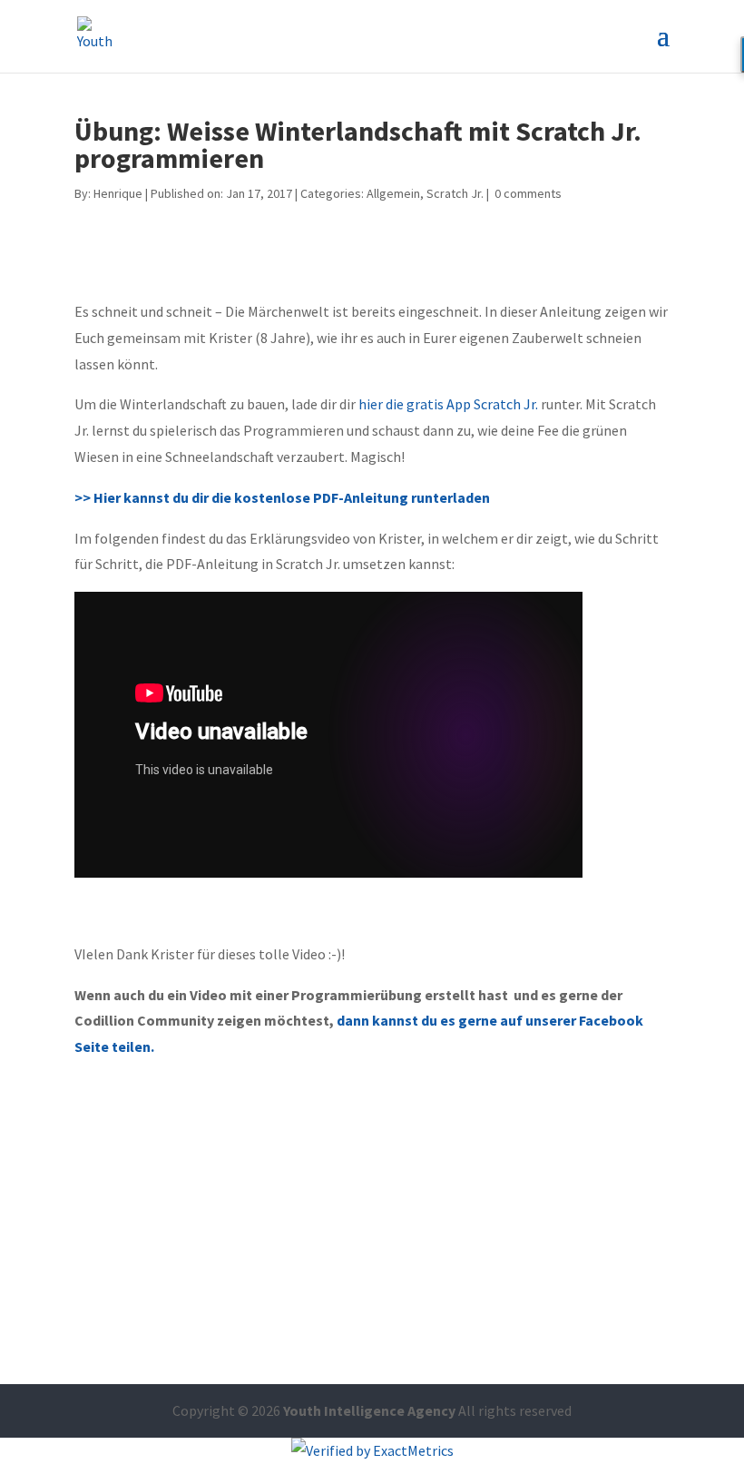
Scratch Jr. (455, 193)
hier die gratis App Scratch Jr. (449, 404)
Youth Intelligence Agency (369, 1410)
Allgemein (393, 193)
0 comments (528, 193)
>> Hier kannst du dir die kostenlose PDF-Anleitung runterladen (283, 497)
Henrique (117, 193)
